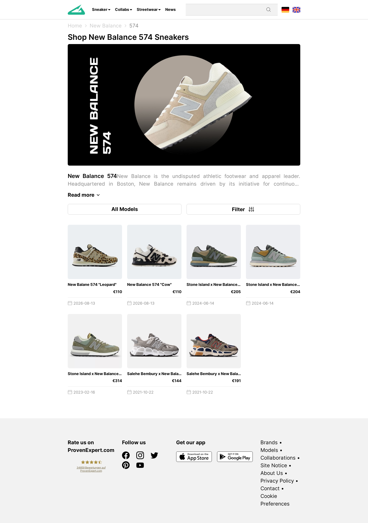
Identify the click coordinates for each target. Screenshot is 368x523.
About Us (271, 473)
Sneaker (99, 9)
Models (269, 450)
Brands (269, 442)
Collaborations (278, 458)
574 (133, 26)
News (170, 9)
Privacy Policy (277, 481)
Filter (238, 209)
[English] (296, 9)
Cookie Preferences (275, 500)
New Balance (106, 26)
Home (75, 26)
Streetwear (147, 9)
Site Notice (273, 465)
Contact (270, 488)
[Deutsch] (285, 9)
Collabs (122, 9)
